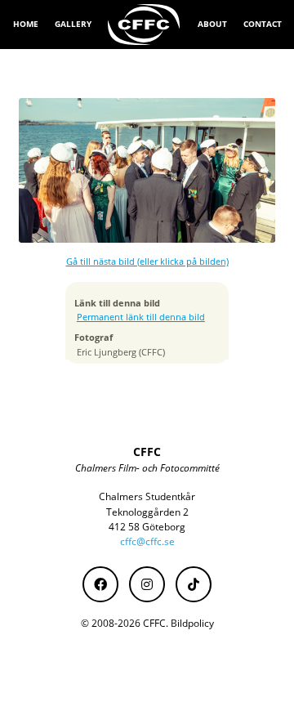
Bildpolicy (192, 623)
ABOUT (212, 23)
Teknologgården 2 (147, 512)
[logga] (144, 24)
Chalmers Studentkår (147, 496)
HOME (25, 23)
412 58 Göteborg (147, 527)
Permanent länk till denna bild (141, 317)
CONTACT (262, 23)
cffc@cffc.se (147, 541)
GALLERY (73, 23)
